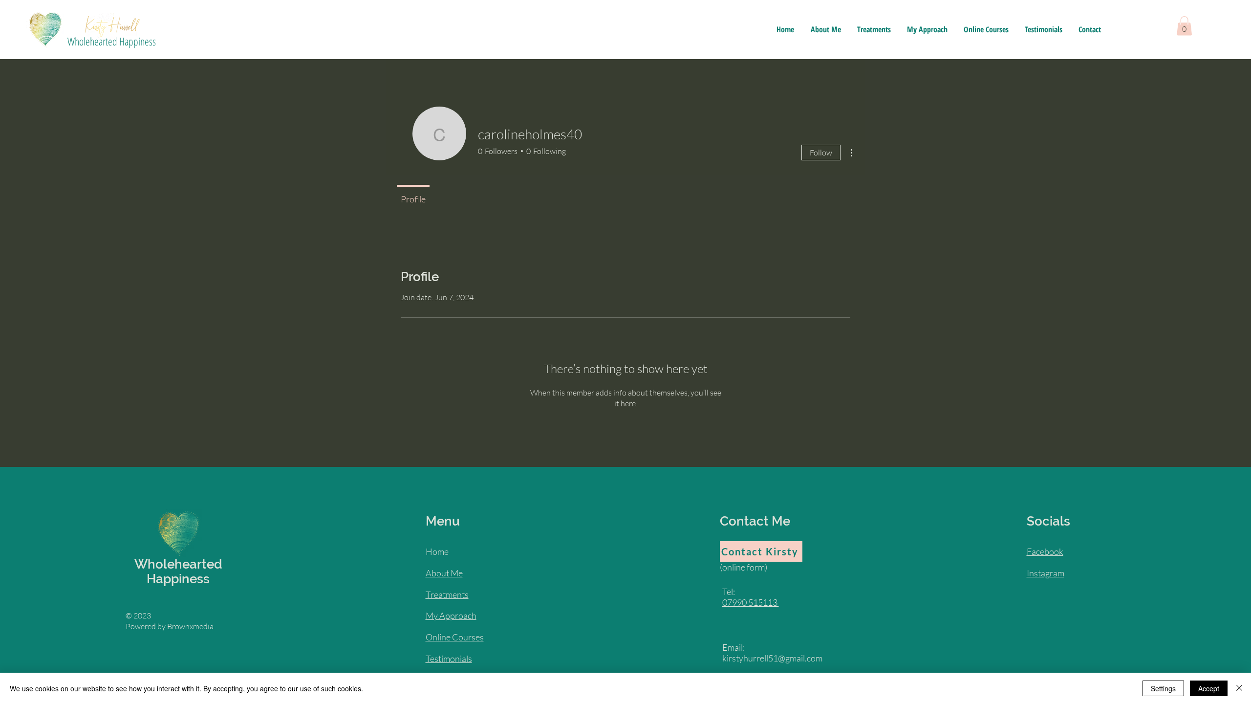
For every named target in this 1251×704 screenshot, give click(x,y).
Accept (1208, 688)
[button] (1184, 25)
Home (437, 551)
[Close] (1239, 688)
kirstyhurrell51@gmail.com (772, 658)
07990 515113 (750, 602)
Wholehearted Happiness (111, 41)
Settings (1163, 688)
